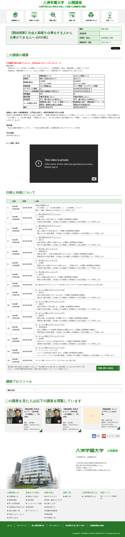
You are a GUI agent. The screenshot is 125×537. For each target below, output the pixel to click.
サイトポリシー (54, 525)
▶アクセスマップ (32, 511)
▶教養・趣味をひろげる (53, 500)
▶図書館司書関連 (50, 511)
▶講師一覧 (67, 496)
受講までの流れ (34, 20)
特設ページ (110, 20)
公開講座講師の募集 (96, 525)
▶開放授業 (48, 514)
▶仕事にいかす (50, 503)
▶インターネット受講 (34, 503)
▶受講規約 (30, 507)
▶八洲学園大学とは (89, 496)
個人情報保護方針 (38, 525)
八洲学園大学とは (91, 20)
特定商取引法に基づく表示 (74, 525)
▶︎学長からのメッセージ (16, 514)
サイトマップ (22, 525)
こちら (99, 465)
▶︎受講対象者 (12, 500)
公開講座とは (15, 20)
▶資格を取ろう (50, 507)
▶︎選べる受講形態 (13, 503)
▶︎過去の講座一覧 (13, 511)
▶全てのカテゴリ (50, 496)
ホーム (9, 525)
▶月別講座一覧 (50, 518)
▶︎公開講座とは (12, 496)
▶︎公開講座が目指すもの (16, 507)
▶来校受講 (30, 500)
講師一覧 (72, 20)
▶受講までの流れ (32, 496)
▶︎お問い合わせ (12, 518)
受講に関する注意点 (40, 369)
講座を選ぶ (53, 20)
